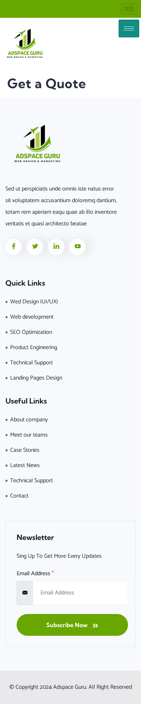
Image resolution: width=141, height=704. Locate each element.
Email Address (35, 574)
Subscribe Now (67, 625)
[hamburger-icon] (129, 9)
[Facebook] (13, 247)
